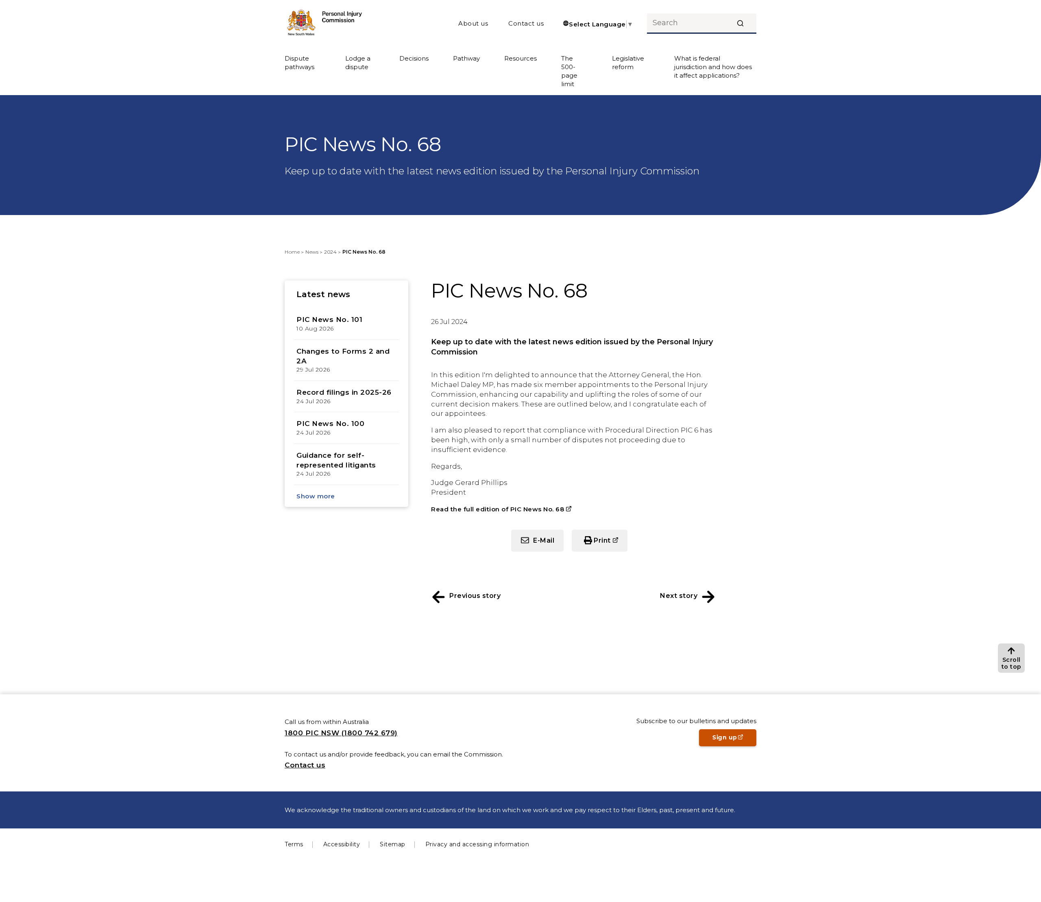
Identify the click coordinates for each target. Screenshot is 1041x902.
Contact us (526, 23)
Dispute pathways (299, 62)
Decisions (414, 58)
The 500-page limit (569, 71)
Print (610, 544)
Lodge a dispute (357, 62)
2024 (330, 252)
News (311, 252)
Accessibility (341, 844)
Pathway (466, 58)
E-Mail (543, 540)
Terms (294, 844)
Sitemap (392, 844)
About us (473, 23)
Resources (520, 58)
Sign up (734, 739)
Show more (315, 496)
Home (292, 252)
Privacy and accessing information (477, 844)
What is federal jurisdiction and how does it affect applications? (713, 66)
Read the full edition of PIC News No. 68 (497, 509)
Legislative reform (628, 62)
